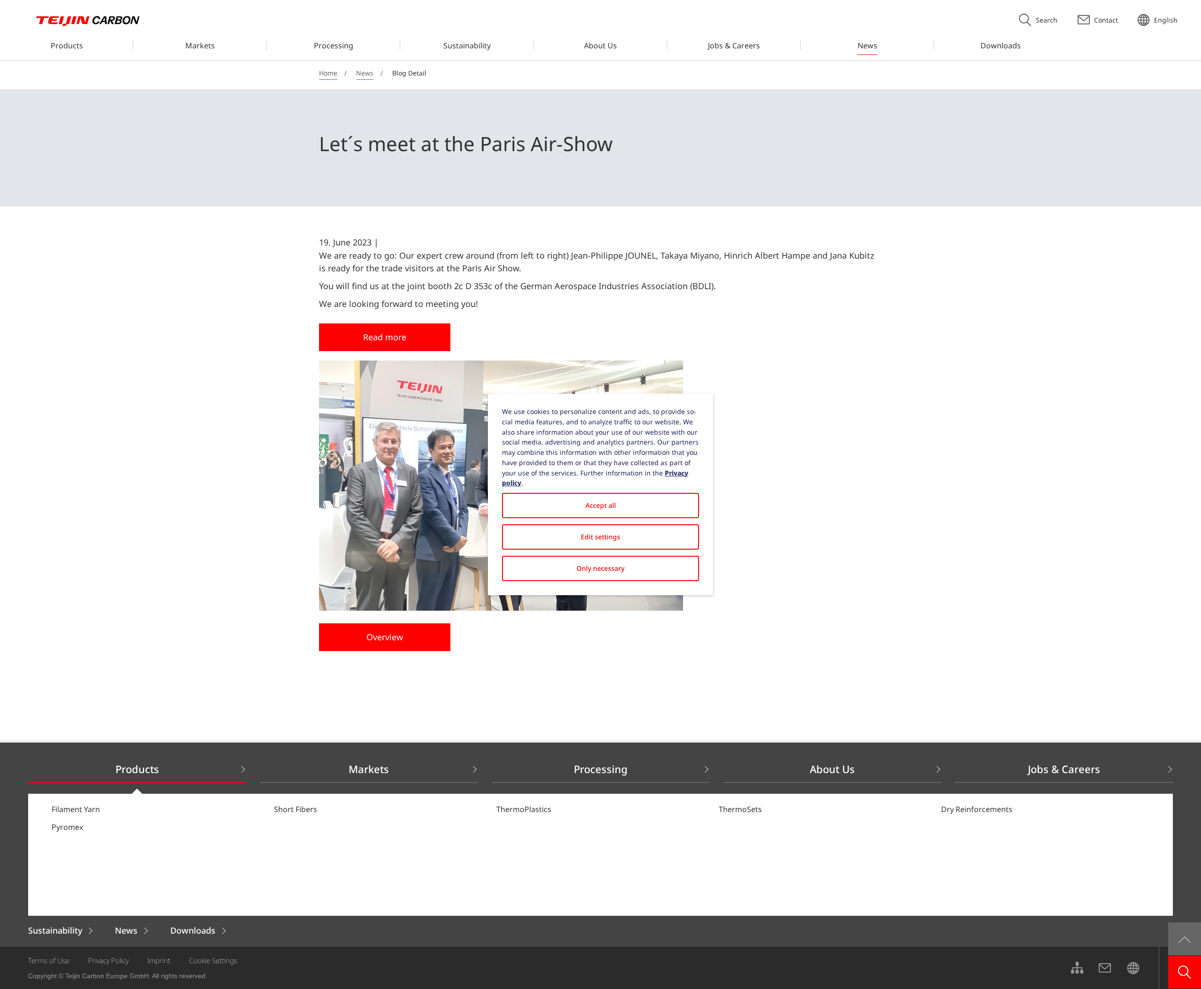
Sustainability (55, 930)
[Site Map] (1077, 968)
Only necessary (600, 568)
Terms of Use (48, 960)
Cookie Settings (213, 960)
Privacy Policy (108, 960)
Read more (384, 337)
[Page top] (1184, 938)
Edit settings (600, 536)
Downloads (192, 930)
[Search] (1184, 972)
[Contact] (1105, 968)
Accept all (600, 505)
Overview (384, 637)
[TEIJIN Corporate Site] (1133, 968)
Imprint (158, 960)
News (126, 930)
